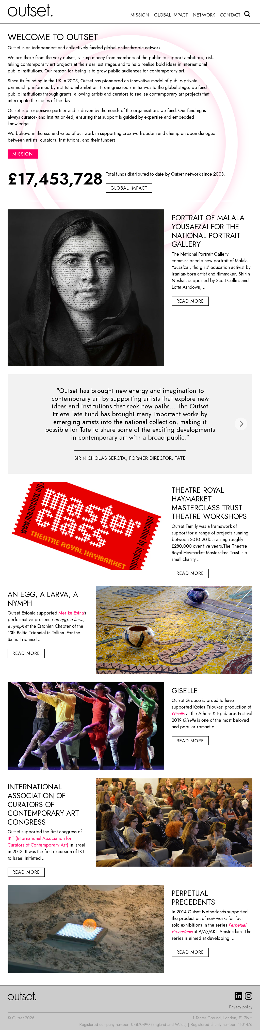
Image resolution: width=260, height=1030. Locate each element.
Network (204, 15)
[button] (241, 424)
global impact (129, 188)
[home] (30, 10)
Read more (190, 301)
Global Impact (171, 15)
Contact (230, 15)
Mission (140, 15)
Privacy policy (240, 1007)
